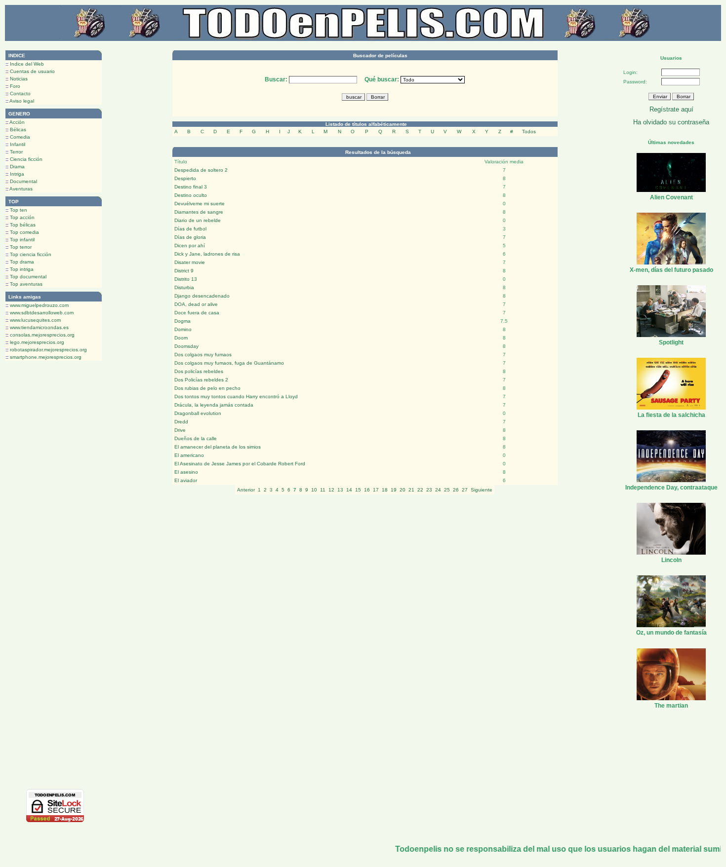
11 (322, 489)
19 (394, 489)
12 (331, 489)
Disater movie (189, 262)
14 (349, 489)
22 (420, 489)
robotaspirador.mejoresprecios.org (46, 349)
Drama (15, 166)
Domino (183, 329)
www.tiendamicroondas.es (37, 327)
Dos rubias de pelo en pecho (207, 388)
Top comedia (22, 232)
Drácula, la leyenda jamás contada (213, 405)
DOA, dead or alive (196, 304)
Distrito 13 (185, 279)
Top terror (18, 247)
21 (411, 489)
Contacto (18, 93)
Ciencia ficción (23, 159)
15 (358, 489)
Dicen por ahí (189, 245)
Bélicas (15, 129)
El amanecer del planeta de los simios (217, 447)
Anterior (246, 489)
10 (314, 489)
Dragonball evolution (197, 413)
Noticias (16, 78)
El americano (189, 455)
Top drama (19, 261)
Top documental (25, 276)
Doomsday (186, 346)
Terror (14, 151)
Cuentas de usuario (30, 71)
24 (438, 489)
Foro (12, 86)
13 (340, 489)
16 (367, 489)
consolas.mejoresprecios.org (40, 335)
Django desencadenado (202, 296)
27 (465, 489)
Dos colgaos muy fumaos (203, 354)
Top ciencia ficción (28, 254)
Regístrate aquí (671, 109)
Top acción (20, 217)
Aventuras (19, 188)
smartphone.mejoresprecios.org (43, 357)
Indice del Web (24, 64)
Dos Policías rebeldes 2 (201, 379)
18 (385, 489)
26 (456, 489)
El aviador (185, 480)
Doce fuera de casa (196, 312)
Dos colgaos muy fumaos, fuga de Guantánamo (229, 363)
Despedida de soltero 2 (201, 170)
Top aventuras (23, 284)
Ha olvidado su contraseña (671, 122)
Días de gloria (190, 237)
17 (376, 489)
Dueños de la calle (195, 438)
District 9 (184, 270)
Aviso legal (19, 101)
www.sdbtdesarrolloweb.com (39, 312)
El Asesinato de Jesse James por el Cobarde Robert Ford (239, 463)
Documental (21, 181)
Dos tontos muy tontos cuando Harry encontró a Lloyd (236, 396)
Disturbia (184, 287)
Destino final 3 (190, 186)
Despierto (185, 178)
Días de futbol (190, 228)
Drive (180, 430)
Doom (181, 337)
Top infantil (20, 239)
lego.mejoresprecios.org (34, 342)
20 (402, 489)
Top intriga (19, 269)
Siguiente (481, 489)
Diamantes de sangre (198, 212)
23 (429, 489)
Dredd (181, 421)
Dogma (182, 321)
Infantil (15, 144)
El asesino (186, 472)
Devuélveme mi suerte (199, 203)
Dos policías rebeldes (198, 371)
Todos (529, 131)
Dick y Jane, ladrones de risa (207, 254)
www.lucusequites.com (33, 320)
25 (447, 489)
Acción (15, 122)
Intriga (14, 174)
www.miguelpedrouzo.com (37, 305)
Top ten (16, 210)
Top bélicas (20, 224)
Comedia (17, 137)
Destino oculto (190, 195)
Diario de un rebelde (197, 220)
